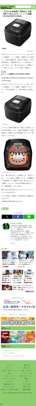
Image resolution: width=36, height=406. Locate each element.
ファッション (9, 381)
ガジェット (9, 368)
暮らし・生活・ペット (9, 370)
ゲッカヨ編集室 (10, 353)
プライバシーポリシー (9, 387)
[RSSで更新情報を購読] (14, 243)
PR (27, 381)
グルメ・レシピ (9, 376)
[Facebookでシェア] (18, 217)
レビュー (9, 365)
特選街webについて (9, 384)
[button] (29, 7)
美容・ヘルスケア (27, 370)
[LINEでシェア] (29, 217)
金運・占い (26, 368)
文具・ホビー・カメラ (26, 376)
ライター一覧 (27, 384)
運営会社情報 (27, 389)
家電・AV (26, 365)
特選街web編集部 (16, 223)
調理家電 (6, 208)
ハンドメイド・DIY (26, 373)
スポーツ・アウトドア (9, 378)
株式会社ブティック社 (12, 350)
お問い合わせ (27, 387)
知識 (9, 373)
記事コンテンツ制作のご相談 (14, 356)
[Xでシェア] (7, 217)
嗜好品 (27, 378)
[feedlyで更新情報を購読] (11, 243)
